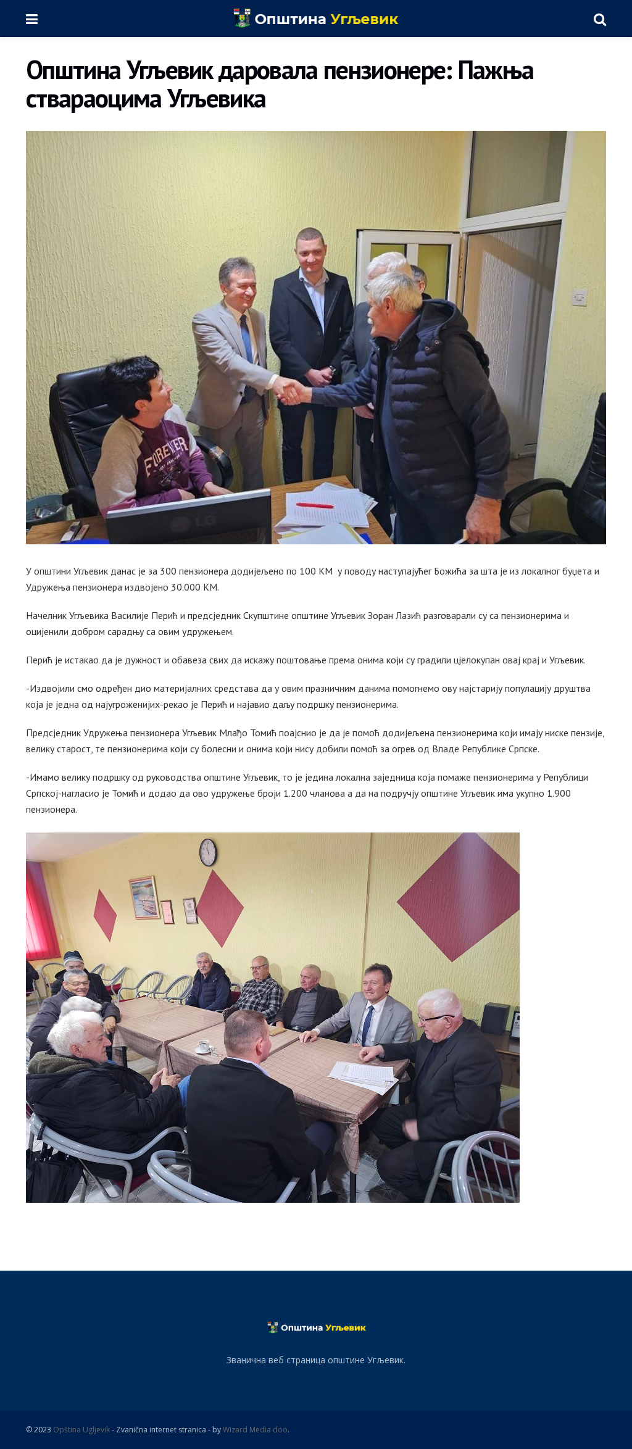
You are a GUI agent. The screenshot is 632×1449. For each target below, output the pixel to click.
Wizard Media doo (255, 1429)
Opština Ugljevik (81, 1429)
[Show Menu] (32, 18)
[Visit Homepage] (315, 18)
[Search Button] (600, 18)
